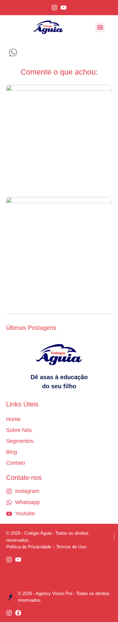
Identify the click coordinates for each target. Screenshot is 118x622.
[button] (100, 27)
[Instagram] (54, 8)
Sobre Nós (19, 430)
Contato (15, 463)
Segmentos (20, 441)
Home (13, 419)
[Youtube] (64, 8)
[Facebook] (18, 613)
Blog (11, 452)
